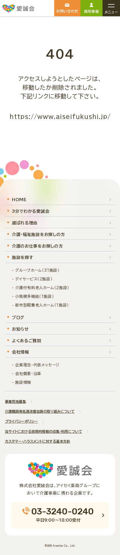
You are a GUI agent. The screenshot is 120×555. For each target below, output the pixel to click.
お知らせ (20, 329)
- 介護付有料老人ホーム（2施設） (40, 288)
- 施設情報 (21, 382)
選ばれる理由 (25, 223)
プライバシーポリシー (21, 421)
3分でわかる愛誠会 (30, 211)
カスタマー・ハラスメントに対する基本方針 (37, 441)
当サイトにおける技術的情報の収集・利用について (43, 431)
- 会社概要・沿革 (26, 374)
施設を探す (22, 257)
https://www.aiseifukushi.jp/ (60, 116)
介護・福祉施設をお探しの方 (38, 235)
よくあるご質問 (26, 341)
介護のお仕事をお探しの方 (37, 246)
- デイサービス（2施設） (32, 279)
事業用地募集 (15, 401)
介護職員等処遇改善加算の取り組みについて (40, 411)
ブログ (18, 318)
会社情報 (20, 352)
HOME (19, 200)
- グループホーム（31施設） (36, 270)
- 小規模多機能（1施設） (33, 296)
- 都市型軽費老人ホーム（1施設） (40, 305)
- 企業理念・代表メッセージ (35, 365)
